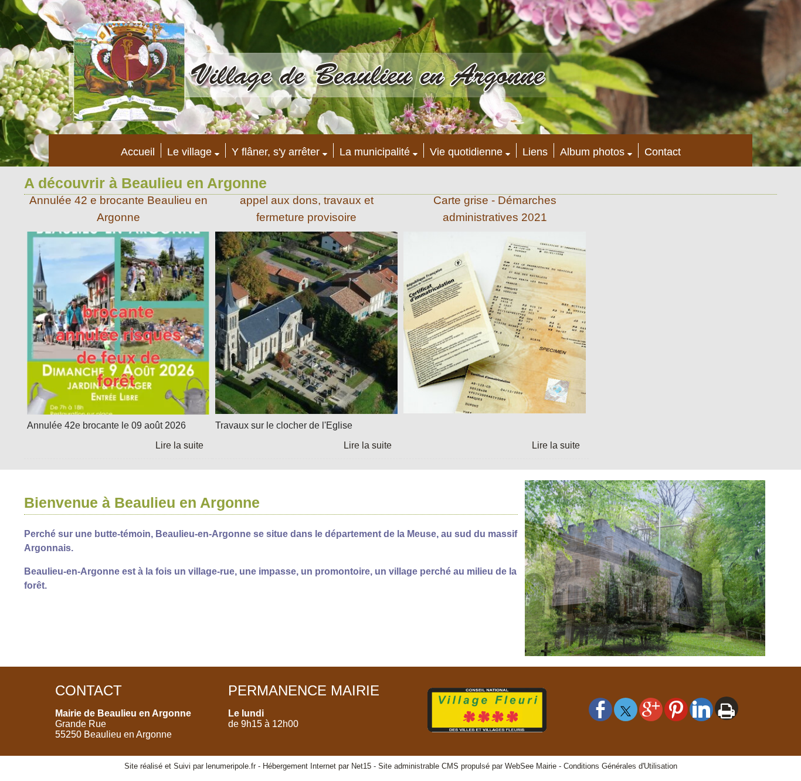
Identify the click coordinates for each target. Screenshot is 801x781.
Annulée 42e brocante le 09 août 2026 (106, 425)
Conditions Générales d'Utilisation (620, 766)
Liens (535, 152)
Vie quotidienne (466, 152)
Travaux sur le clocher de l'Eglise (283, 425)
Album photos (592, 152)
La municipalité (375, 152)
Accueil (138, 152)
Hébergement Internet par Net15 (317, 766)
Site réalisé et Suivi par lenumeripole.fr (190, 766)
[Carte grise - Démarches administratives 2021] (494, 325)
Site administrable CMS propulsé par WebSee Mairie (467, 766)
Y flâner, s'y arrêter (276, 152)
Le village (189, 152)
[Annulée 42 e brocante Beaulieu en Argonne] (118, 325)
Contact (662, 152)
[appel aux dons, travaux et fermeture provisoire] (306, 325)
